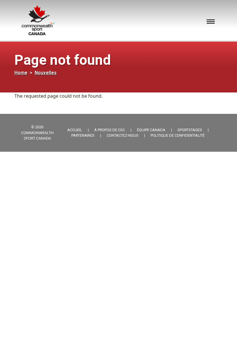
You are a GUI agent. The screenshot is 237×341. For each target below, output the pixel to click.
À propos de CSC (109, 130)
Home (20, 72)
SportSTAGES (189, 130)
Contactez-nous (122, 135)
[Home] (41, 20)
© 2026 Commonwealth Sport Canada (37, 132)
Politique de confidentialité (178, 135)
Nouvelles (46, 72)
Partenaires (83, 135)
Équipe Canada (151, 130)
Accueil (74, 130)
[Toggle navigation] (210, 21)
